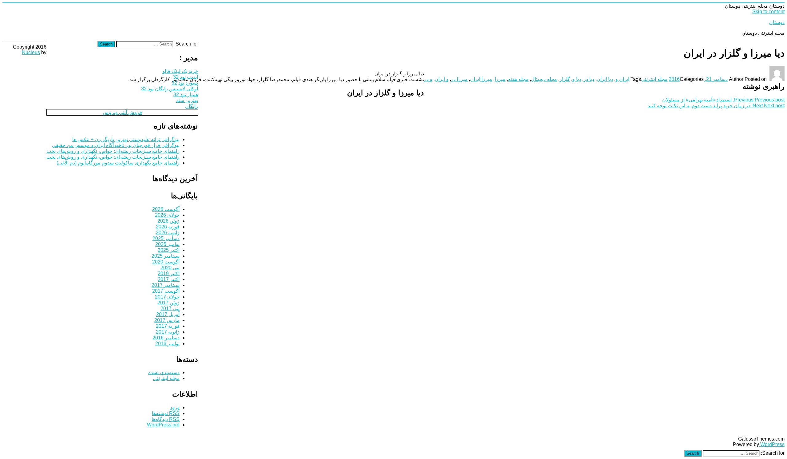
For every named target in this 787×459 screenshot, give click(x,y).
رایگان (191, 106)
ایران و (622, 79)
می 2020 (170, 267)
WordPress (772, 444)
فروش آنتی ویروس (122, 112)
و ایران (442, 79)
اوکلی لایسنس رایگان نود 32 (169, 88)
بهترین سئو (187, 100)
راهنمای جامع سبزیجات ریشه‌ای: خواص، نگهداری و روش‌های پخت (113, 151)
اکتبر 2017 (169, 279)
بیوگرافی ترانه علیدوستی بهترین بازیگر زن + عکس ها (126, 139)
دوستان (777, 22)
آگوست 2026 (166, 209)
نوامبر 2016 (167, 343)
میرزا (500, 79)
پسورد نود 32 (185, 82)
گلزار (565, 79)
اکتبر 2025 (169, 250)
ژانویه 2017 (168, 331)
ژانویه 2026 (168, 232)
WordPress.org (163, 424)
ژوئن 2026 (168, 221)
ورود (175, 407)
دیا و (576, 79)
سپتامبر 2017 (166, 285)
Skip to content (768, 11)
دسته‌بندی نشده (164, 372)
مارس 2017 (167, 320)
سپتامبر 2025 (166, 256)
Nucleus (31, 52)
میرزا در (459, 79)
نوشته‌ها (166, 413)
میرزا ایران (481, 79)
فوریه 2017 (168, 326)
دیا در (588, 79)
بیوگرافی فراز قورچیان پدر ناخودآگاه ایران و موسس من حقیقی (116, 145)
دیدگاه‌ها (166, 419)
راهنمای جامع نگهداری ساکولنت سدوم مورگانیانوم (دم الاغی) (118, 162)
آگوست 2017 (166, 291)
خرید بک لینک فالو (180, 71)
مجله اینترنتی (654, 79)
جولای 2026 (167, 215)
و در (428, 79)
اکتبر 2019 (169, 273)
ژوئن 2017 (168, 302)
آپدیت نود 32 (185, 77)
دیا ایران (605, 79)
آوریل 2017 (168, 314)
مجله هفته (518, 79)
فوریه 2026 (168, 226)
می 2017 (170, 308)
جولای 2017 (167, 296)
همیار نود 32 (185, 94)
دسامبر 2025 (166, 238)
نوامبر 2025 (167, 244)
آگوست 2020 (166, 261)
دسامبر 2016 (166, 337)
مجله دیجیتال (544, 79)
